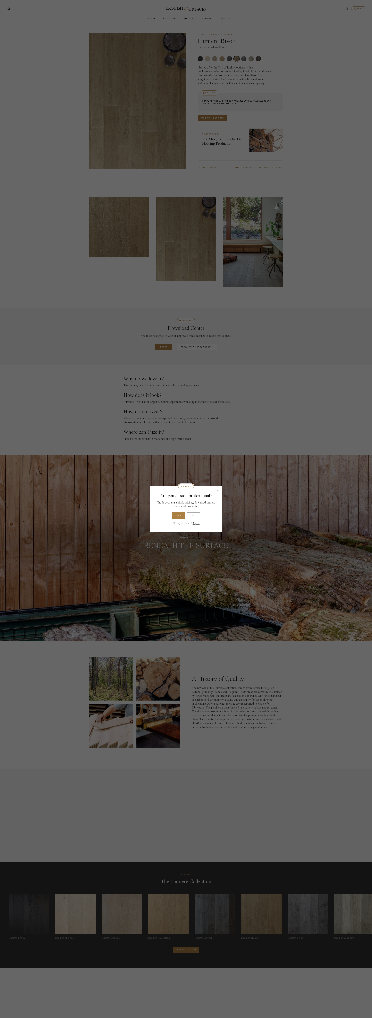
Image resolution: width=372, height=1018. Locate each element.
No (193, 515)
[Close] (217, 491)
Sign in (196, 523)
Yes (179, 515)
